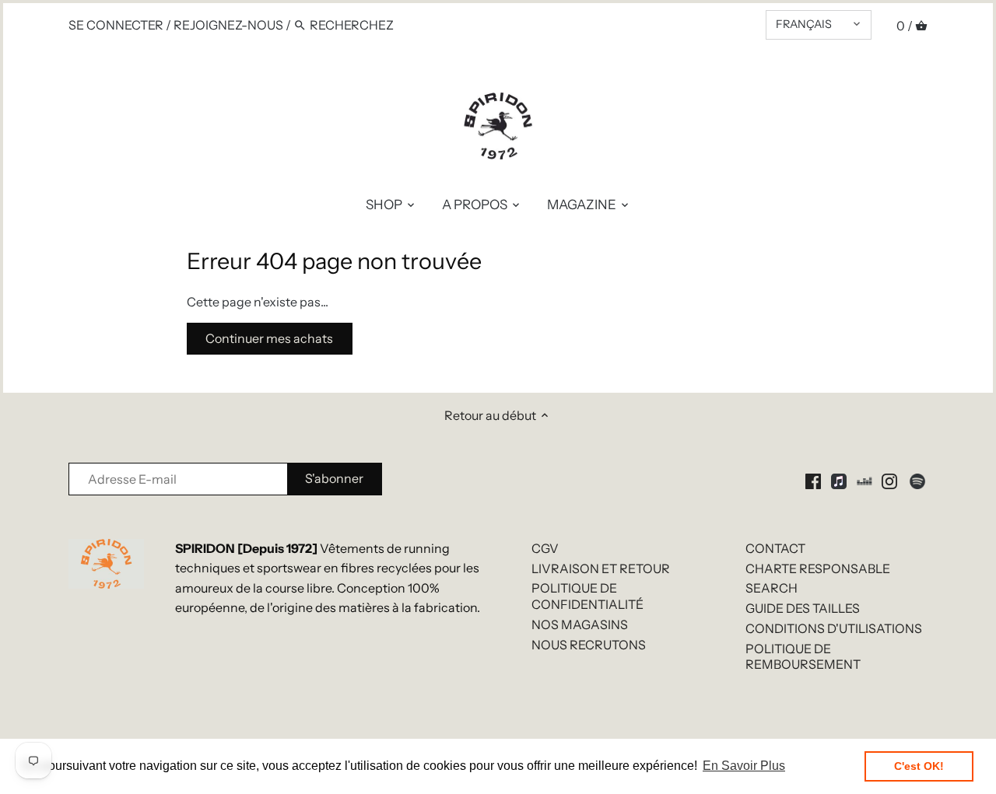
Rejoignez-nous (228, 25)
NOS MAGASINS (579, 624)
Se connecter (115, 25)
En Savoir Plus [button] (744, 765)
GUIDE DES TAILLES (802, 608)
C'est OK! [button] (919, 766)
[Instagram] (889, 480)
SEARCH (771, 588)
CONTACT (775, 548)
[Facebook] (813, 480)
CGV (545, 548)
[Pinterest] (839, 480)
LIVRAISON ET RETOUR (600, 568)
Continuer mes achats (269, 338)
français (804, 24)
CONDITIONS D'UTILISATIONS (833, 628)
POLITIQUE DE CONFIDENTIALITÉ (587, 596)
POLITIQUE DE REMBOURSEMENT (803, 657)
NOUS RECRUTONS (588, 644)
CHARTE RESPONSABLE (817, 568)
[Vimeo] (864, 480)
